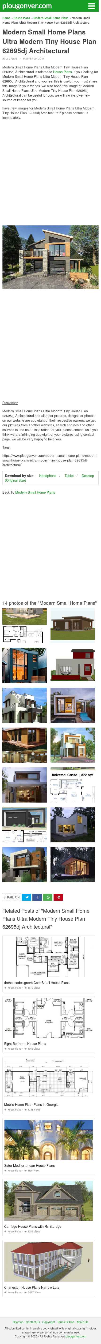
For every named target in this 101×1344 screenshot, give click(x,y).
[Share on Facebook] (37, 897)
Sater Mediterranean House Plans (29, 1165)
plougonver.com (27, 5)
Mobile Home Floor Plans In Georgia (31, 1104)
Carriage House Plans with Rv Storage (32, 1226)
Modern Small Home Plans (35, 492)
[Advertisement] (50, 173)
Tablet (69, 475)
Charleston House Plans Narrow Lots (31, 1287)
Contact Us (33, 1322)
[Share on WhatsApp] (47, 897)
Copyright (48, 1322)
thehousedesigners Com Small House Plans (37, 982)
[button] (92, 5)
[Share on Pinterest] (58, 897)
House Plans (9, 58)
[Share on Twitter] (26, 897)
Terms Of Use (65, 1322)
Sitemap (18, 1322)
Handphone (48, 475)
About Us (82, 1322)
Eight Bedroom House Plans (25, 1043)
